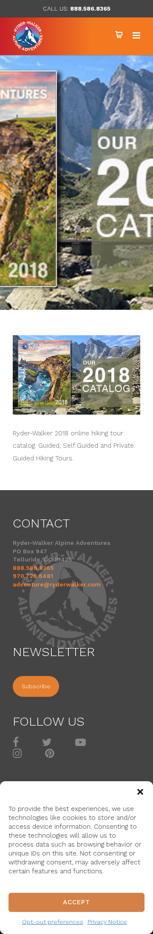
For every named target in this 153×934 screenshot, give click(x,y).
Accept (76, 902)
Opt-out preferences (52, 921)
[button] (140, 792)
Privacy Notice (107, 921)
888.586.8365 (90, 8)
